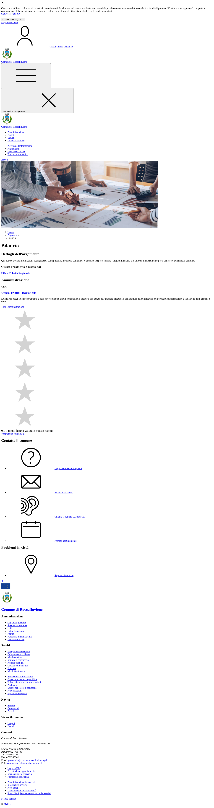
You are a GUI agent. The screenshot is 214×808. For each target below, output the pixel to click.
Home (11, 232)
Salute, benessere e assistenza (22, 687)
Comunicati (13, 708)
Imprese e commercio (18, 660)
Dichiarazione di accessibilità (22, 790)
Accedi (4, 159)
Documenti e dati (16, 639)
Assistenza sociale (16, 151)
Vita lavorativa (15, 657)
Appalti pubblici (15, 662)
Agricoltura (13, 148)
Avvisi (11, 711)
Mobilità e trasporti (17, 671)
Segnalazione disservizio (20, 774)
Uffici (10, 628)
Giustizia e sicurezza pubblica (22, 679)
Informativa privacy (17, 785)
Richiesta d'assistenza (18, 776)
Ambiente (12, 685)
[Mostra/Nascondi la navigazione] (26, 75)
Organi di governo (17, 622)
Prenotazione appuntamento (21, 771)
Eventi (11, 726)
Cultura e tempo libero (19, 654)
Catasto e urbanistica (18, 665)
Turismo (12, 668)
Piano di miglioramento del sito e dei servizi (29, 793)
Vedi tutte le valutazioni (12, 433)
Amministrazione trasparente (22, 782)
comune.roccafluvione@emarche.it (24, 763)
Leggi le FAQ (14, 768)
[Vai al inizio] (2, 581)
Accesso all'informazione (20, 146)
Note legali (13, 787)
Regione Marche (9, 22)
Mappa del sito (8, 798)
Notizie (11, 705)
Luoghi (11, 723)
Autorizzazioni (15, 690)
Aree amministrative (17, 625)
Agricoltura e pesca (17, 693)
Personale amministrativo (20, 636)
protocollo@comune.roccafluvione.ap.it (27, 760)
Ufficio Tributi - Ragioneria (15, 273)
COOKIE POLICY (11, 14)
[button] (16, 132)
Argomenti (13, 235)
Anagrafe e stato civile (19, 651)
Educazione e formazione (20, 676)
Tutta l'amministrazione (12, 307)
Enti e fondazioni (16, 631)
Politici (11, 633)
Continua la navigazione (13, 19)
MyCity (7, 804)
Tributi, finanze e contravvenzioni (24, 682)
